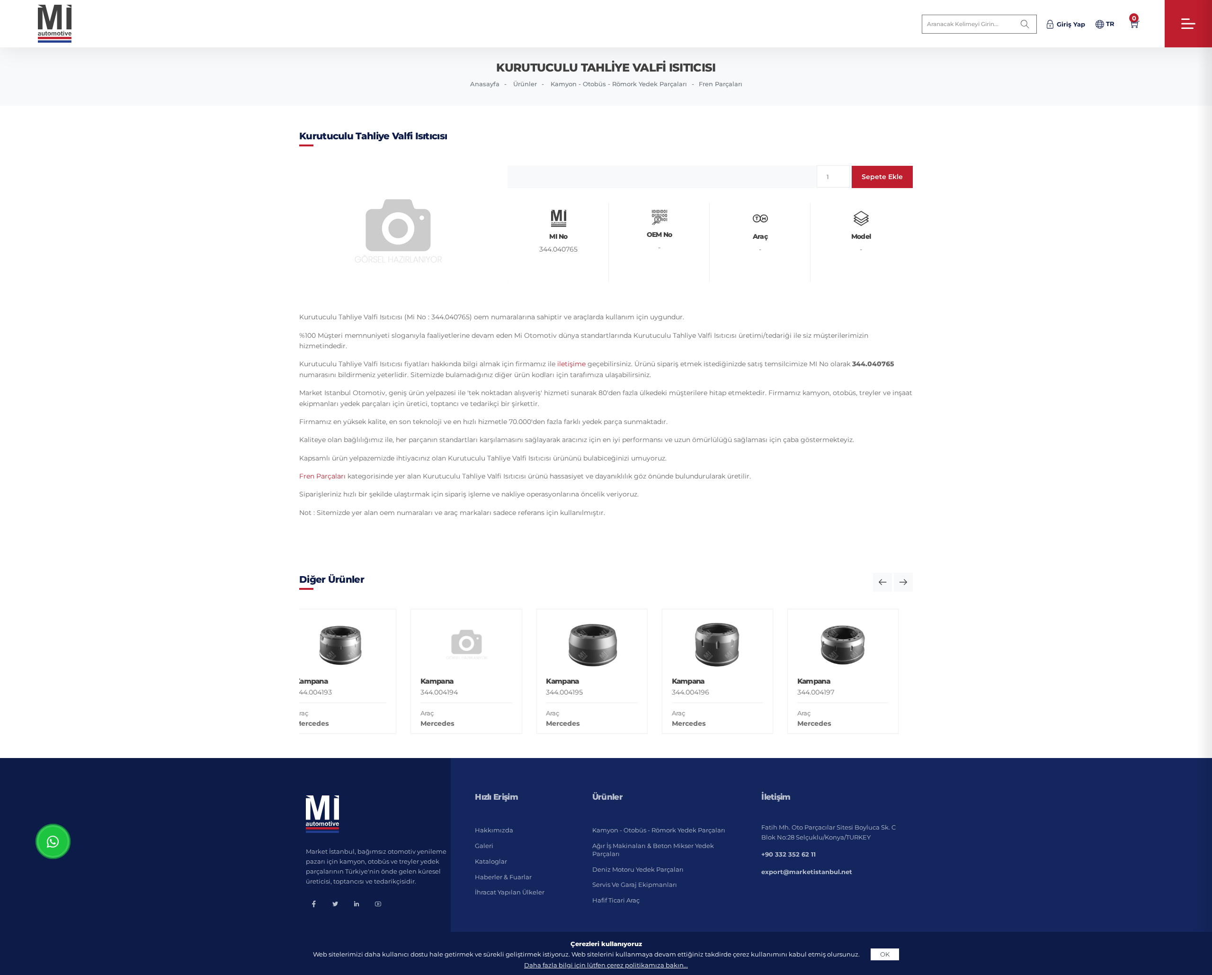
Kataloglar (491, 861)
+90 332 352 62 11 (788, 854)
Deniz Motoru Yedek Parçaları (638, 869)
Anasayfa (484, 84)
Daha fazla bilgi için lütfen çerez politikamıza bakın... (606, 965)
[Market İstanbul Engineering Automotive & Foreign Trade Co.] (62, 23)
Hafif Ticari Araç (616, 900)
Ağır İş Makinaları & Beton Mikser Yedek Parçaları (653, 850)
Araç (322, 713)
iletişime (571, 364)
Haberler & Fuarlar (503, 877)
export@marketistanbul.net (806, 872)
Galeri (484, 845)
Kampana (332, 681)
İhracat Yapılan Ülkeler (509, 892)
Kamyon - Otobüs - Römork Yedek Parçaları (619, 84)
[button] (882, 582)
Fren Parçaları (720, 84)
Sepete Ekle (882, 176)
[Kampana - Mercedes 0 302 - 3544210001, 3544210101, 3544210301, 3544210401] (487, 644)
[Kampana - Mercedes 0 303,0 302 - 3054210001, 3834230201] (738, 644)
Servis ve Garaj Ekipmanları (634, 884)
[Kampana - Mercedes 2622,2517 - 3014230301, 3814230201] (863, 619)
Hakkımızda (494, 830)
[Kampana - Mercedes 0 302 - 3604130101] (361, 644)
